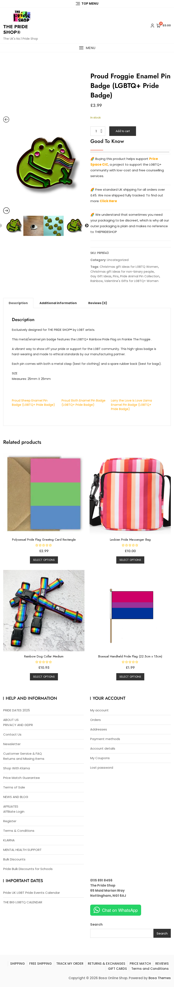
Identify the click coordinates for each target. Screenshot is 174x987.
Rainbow (96, 281)
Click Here (108, 201)
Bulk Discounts (14, 859)
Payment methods (105, 739)
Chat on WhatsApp (120, 910)
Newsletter (12, 744)
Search (96, 924)
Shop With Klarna (16, 768)
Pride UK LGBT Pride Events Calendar (31, 892)
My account (99, 710)
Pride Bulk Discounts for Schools (28, 869)
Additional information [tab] (58, 303)
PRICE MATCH (140, 963)
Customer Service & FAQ (22, 753)
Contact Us (12, 734)
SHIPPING (17, 963)
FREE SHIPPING (40, 963)
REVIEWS (162, 963)
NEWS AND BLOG (15, 797)
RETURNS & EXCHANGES (106, 963)
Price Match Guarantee (21, 778)
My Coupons (100, 758)
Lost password (101, 767)
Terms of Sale (14, 787)
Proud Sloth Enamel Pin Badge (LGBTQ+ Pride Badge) (83, 402)
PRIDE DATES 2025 (16, 710)
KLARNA (9, 840)
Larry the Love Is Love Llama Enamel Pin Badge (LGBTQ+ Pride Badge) (131, 404)
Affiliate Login (13, 811)
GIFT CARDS (117, 968)
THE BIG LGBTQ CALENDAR (22, 902)
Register (9, 821)
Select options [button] (44, 560)
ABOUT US (11, 720)
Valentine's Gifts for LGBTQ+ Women (131, 281)
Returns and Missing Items (23, 758)
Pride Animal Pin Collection (139, 276)
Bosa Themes (160, 978)
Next (87, 226)
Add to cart (123, 131)
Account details (102, 748)
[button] (87, 48)
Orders (95, 720)
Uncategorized (118, 260)
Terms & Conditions (18, 830)
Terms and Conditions (150, 968)
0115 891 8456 (101, 880)
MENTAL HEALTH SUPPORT (22, 849)
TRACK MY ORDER (69, 963)
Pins (116, 276)
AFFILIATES (10, 806)
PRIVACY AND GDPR (18, 725)
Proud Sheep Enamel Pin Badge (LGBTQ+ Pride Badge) (33, 402)
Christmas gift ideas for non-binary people (122, 271)
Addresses (98, 729)
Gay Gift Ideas (100, 276)
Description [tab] (18, 303)
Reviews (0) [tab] (97, 303)
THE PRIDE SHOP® (15, 29)
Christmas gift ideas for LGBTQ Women (129, 267)
